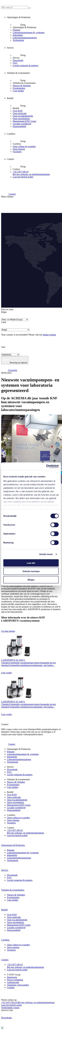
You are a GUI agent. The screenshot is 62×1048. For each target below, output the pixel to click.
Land (3, 322)
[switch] (54, 524)
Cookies (10, 987)
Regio (4, 312)
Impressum (12, 977)
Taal (3, 347)
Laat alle (31, 563)
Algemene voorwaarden (18, 985)
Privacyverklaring (15, 980)
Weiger (31, 579)
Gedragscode (13, 982)
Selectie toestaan (31, 571)
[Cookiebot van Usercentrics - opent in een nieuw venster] (46, 466)
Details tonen (46, 554)
